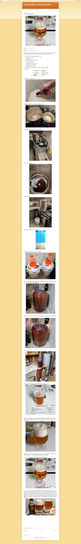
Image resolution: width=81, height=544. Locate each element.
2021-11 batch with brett (31, 50)
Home (41, 530)
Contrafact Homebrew (37, 4)
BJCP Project (28, 9)
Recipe (25, 56)
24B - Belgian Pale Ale (30, 48)
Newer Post (26, 530)
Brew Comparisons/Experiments (36, 9)
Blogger (45, 537)
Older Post (55, 530)
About (24, 9)
